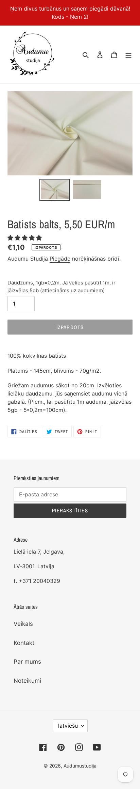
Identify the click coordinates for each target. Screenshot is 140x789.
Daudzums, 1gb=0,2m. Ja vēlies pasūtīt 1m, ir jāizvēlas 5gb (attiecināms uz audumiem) (61, 286)
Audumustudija (80, 766)
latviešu (68, 725)
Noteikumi (27, 680)
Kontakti (25, 642)
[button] (25, 237)
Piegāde (60, 258)
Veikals (23, 623)
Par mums (27, 661)
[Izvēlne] (128, 54)
